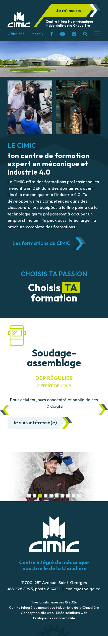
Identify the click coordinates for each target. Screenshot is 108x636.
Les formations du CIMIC (41, 243)
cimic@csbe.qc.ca (83, 588)
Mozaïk (37, 34)
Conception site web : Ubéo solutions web (54, 613)
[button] (29, 495)
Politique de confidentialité (54, 618)
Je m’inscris (68, 10)
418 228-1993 (20, 588)
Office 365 (16, 34)
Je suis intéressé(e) (35, 422)
